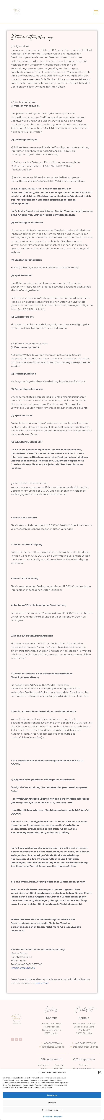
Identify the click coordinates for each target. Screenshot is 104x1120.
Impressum (58, 1116)
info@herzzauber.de (23, 968)
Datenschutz (48, 1116)
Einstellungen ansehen (52, 1110)
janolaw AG (41, 983)
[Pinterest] (20, 1039)
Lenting (51, 1010)
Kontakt (51, 1018)
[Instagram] (16, 1039)
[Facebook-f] (12, 1039)
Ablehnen (52, 1103)
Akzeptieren (52, 1095)
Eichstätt (84, 1010)
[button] (100, 1072)
